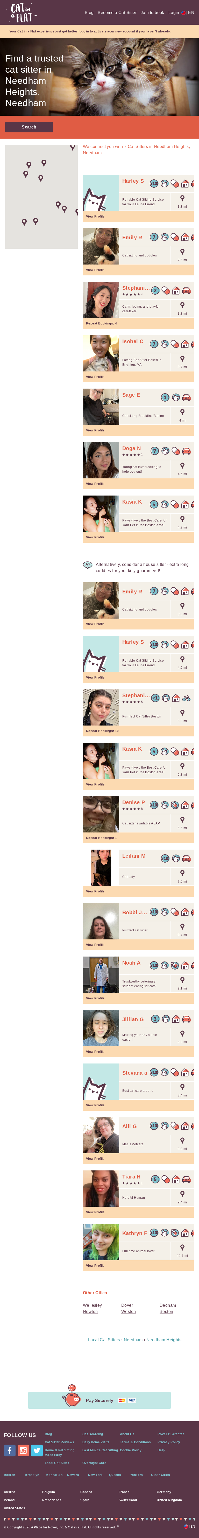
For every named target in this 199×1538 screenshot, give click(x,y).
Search (29, 127)
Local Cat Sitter (57, 1463)
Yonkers (136, 1475)
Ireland (9, 1500)
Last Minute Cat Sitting (100, 1450)
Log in (84, 31)
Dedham (168, 1305)
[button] (28, 165)
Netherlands (51, 1500)
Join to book (152, 12)
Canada (86, 1492)
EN (190, 12)
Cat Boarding (92, 1434)
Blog (89, 12)
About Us (127, 1434)
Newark (73, 1475)
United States (14, 1508)
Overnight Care (94, 1463)
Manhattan (54, 1475)
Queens (115, 1475)
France (124, 1492)
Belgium (48, 1492)
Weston (128, 1311)
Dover (127, 1305)
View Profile (95, 216)
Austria (10, 1492)
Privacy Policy (169, 1442)
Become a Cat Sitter (117, 12)
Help (161, 1450)
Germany (164, 1492)
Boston (166, 1311)
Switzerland (128, 1500)
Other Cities (160, 1475)
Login (173, 12)
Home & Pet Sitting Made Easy (59, 1452)
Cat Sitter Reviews (59, 1442)
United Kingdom (169, 1500)
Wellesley (92, 1305)
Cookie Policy (130, 1450)
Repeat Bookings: (101, 323)
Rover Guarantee (171, 1434)
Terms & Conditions (135, 1442)
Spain (84, 1500)
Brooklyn (32, 1475)
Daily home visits (96, 1442)
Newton (90, 1311)
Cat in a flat (21, 13)
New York (95, 1475)
